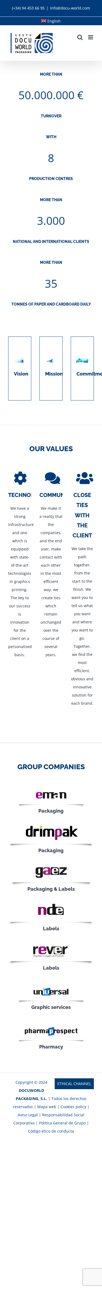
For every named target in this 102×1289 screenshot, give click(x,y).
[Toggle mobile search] (80, 37)
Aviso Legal (28, 1114)
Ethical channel (74, 1083)
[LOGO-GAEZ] (51, 864)
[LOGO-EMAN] (51, 789)
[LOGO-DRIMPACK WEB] (51, 825)
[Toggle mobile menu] (91, 37)
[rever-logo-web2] (51, 942)
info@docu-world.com (70, 8)
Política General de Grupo (62, 1123)
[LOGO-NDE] (51, 903)
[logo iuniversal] (51, 986)
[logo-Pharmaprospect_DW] (51, 1025)
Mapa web (46, 1106)
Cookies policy (73, 1106)
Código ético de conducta (51, 1131)
